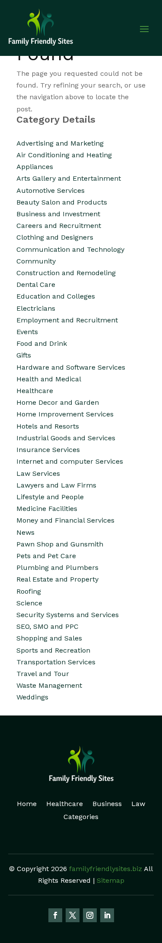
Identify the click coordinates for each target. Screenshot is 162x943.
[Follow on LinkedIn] (107, 915)
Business (107, 804)
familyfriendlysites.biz (105, 869)
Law (138, 804)
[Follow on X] (72, 915)
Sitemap (110, 880)
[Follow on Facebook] (55, 915)
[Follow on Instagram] (90, 915)
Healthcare (64, 804)
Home (27, 804)
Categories (81, 817)
